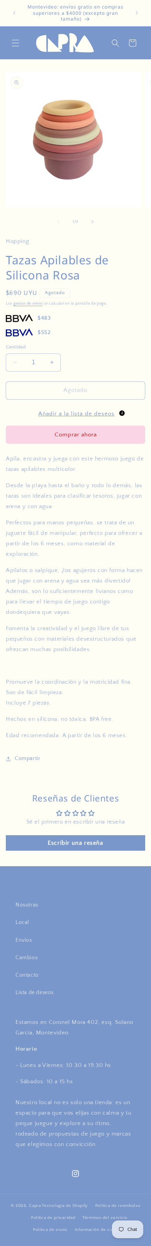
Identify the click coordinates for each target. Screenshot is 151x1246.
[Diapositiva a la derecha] (92, 221)
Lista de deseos (34, 992)
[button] (15, 43)
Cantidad (16, 347)
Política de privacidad (53, 1217)
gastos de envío (28, 304)
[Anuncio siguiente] (136, 12)
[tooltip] (122, 413)
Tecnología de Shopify (65, 1205)
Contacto (27, 975)
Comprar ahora (76, 434)
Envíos (23, 940)
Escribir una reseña (75, 842)
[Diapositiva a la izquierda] (58, 221)
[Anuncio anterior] (14, 12)
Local (22, 922)
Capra (35, 1205)
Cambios (26, 958)
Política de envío (50, 1229)
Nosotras (26, 905)
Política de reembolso (118, 1205)
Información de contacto (100, 1229)
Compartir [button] (27, 758)
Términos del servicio (104, 1217)
